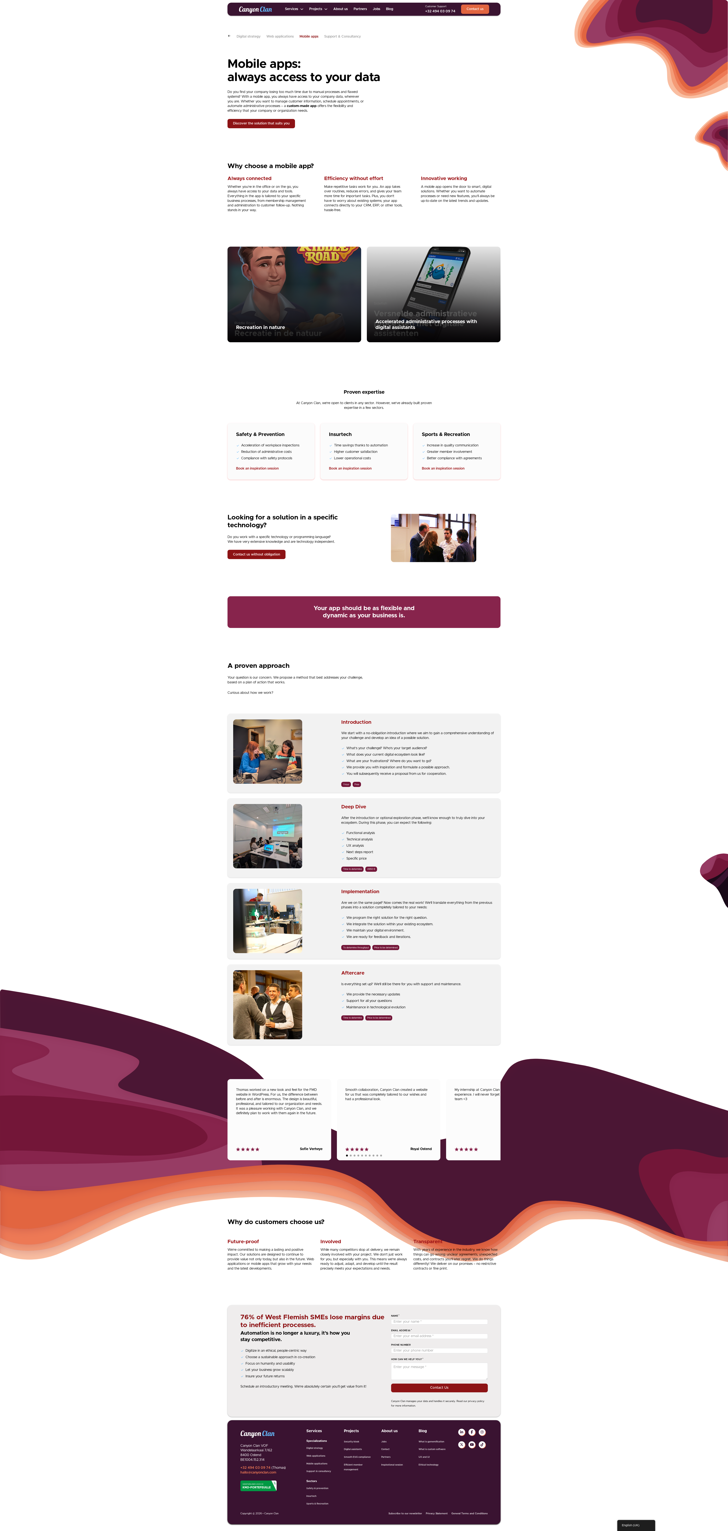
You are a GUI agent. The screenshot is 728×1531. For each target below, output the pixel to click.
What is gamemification (431, 1442)
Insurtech (311, 1496)
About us (340, 9)
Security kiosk (351, 1442)
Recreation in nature (260, 327)
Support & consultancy (318, 1471)
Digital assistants (353, 1449)
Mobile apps (309, 36)
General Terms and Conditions (469, 1513)
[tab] (347, 1156)
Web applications (280, 36)
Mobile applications (316, 1464)
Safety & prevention (317, 1488)
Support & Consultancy (342, 36)
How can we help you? (406, 1359)
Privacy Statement (437, 1513)
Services (291, 9)
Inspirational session (392, 1465)
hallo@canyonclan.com (258, 1472)
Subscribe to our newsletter (405, 1513)
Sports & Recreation (317, 1504)
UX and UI (424, 1457)
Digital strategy (249, 36)
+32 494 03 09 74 (440, 11)
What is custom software (432, 1449)
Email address (401, 1330)
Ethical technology (429, 1465)
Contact (385, 1449)
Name (394, 1316)
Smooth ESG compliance (357, 1457)
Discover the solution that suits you (261, 123)
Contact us (475, 9)
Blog (389, 9)
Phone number (401, 1345)
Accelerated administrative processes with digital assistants (426, 324)
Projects (315, 9)
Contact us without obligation (256, 554)
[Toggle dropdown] (302, 9)
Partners (360, 9)
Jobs (376, 9)
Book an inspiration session (257, 468)
